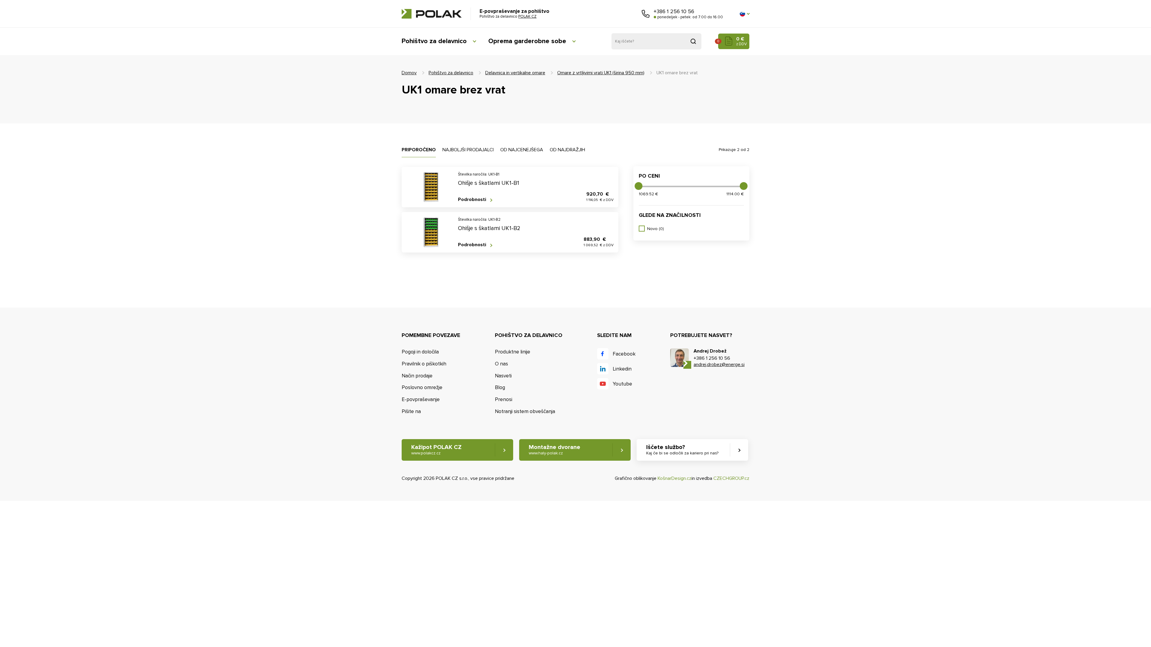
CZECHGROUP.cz (731, 478)
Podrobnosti (472, 199)
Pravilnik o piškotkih (424, 364)
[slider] (638, 186)
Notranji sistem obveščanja (525, 411)
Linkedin (622, 369)
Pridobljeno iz (693, 41)
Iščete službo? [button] (682, 450)
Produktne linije (512, 352)
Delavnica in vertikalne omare (515, 73)
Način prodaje (417, 376)
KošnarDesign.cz (674, 478)
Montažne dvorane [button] (554, 450)
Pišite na (411, 411)
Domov (409, 73)
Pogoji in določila (420, 352)
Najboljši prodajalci (468, 150)
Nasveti (503, 376)
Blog (500, 387)
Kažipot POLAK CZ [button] (436, 450)
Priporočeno (419, 150)
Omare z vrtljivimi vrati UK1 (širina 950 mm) (600, 73)
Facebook (624, 354)
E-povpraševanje (421, 399)
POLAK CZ (432, 14)
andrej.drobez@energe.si (719, 365)
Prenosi (503, 399)
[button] (744, 13)
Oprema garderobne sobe (527, 41)
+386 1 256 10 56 (674, 11)
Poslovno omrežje (422, 387)
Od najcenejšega (521, 150)
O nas (501, 364)
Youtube (622, 384)
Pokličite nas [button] (646, 14)
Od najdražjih (567, 150)
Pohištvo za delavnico (434, 41)
